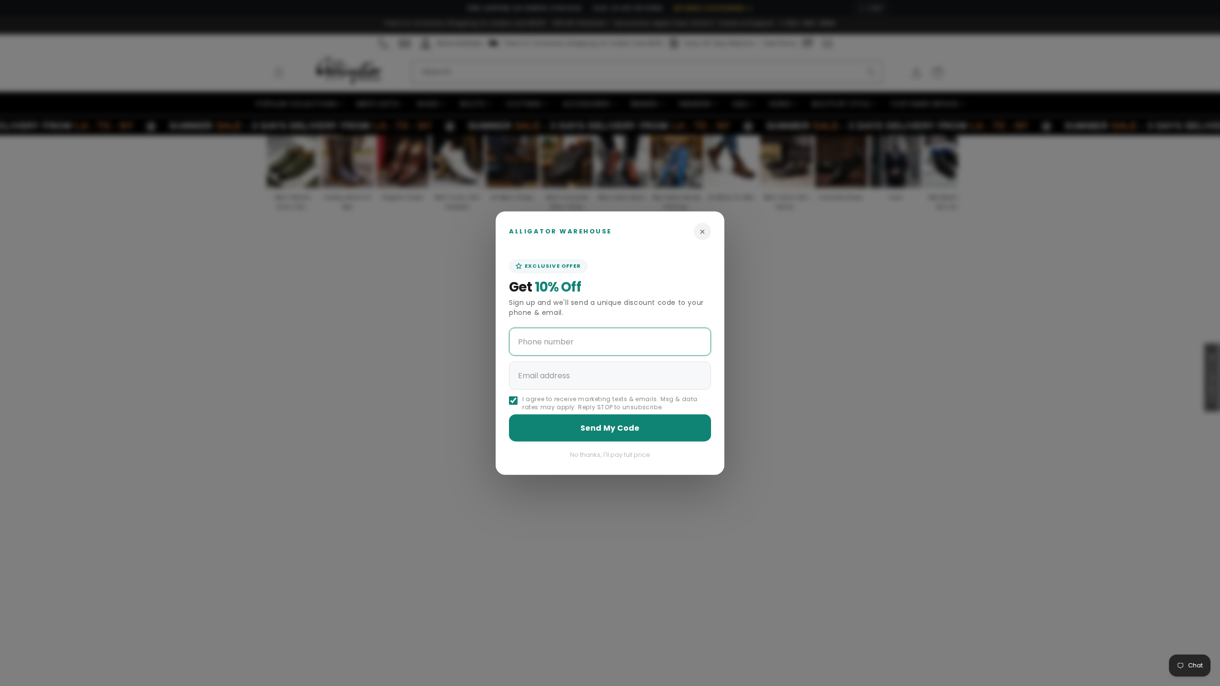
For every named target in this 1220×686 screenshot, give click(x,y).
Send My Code (610, 427)
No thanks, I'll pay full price (610, 454)
